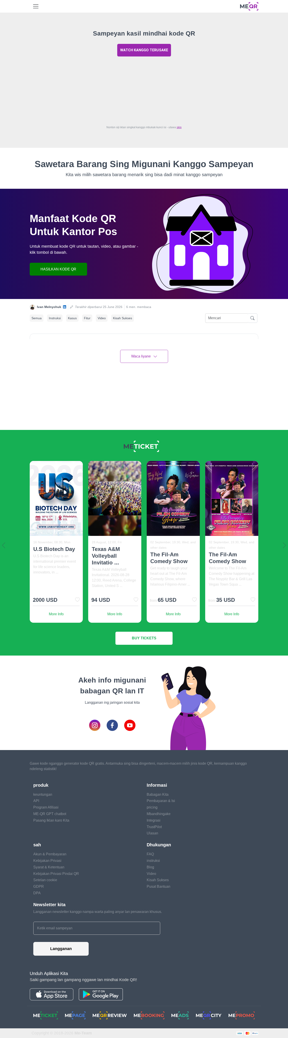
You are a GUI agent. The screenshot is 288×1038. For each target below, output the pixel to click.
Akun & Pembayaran (49, 854)
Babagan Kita (158, 794)
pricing (152, 807)
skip (179, 127)
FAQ (150, 854)
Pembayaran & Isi (161, 801)
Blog (150, 867)
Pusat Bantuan (158, 886)
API (36, 801)
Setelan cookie (45, 880)
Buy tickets (144, 638)
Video (102, 318)
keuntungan (42, 794)
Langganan (61, 948)
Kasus (72, 318)
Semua (37, 318)
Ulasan (152, 833)
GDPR (38, 886)
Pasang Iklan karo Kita (51, 820)
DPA (37, 893)
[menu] (36, 6)
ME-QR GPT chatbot (49, 814)
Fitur (87, 318)
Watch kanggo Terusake (144, 50)
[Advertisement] (144, 89)
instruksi (153, 861)
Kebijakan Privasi (47, 861)
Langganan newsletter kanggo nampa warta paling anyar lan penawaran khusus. (97, 912)
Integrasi (153, 820)
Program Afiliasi (45, 807)
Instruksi (55, 318)
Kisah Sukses (122, 318)
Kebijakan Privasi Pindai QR (56, 874)
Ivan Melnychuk (49, 307)
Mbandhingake (159, 814)
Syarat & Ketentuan (48, 867)
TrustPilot (154, 827)
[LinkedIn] (64, 307)
